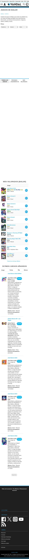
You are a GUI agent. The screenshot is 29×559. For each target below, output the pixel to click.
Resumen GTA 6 (5, 1)
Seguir (19, 278)
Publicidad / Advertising (6, 536)
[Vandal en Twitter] (9, 519)
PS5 (25, 1)
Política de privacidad (5, 539)
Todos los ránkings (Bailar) (13, 261)
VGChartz (3, 547)
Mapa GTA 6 (12, 1)
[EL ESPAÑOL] (27, 4)
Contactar (3, 534)
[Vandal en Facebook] (3, 519)
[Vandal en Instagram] (15, 519)
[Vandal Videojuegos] (14, 4)
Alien (22, 1)
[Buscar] (23, 4)
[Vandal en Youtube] (21, 519)
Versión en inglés (14, 552)
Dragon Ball (17, 1)
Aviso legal (3, 541)
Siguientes (14, 474)
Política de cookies (5, 543)
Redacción (3, 532)
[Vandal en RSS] (3, 524)
